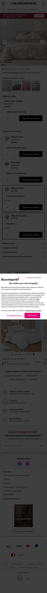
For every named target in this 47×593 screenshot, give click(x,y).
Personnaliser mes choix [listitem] (14, 315)
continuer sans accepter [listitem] (33, 277)
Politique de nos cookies (33, 310)
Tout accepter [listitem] (32, 315)
